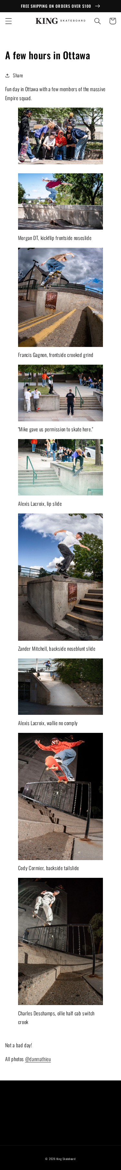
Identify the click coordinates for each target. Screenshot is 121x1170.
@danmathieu (38, 1059)
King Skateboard (66, 1159)
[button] (8, 21)
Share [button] (18, 75)
